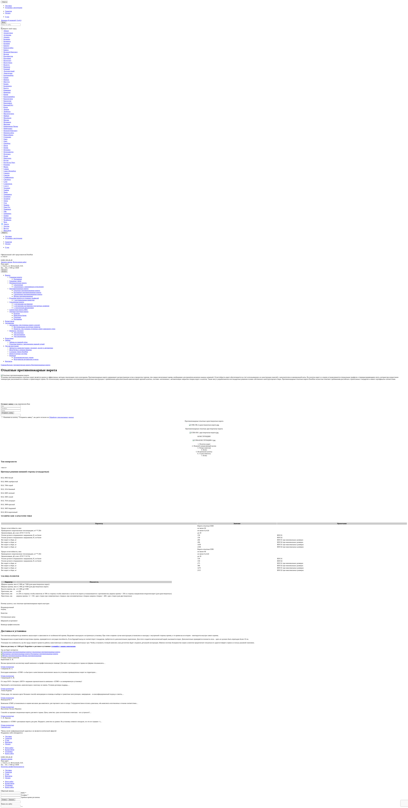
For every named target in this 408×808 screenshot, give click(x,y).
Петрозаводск (8, 152)
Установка (9, 751)
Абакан (6, 31)
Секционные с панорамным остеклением (29, 287)
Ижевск (6, 80)
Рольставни (9, 338)
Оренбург (7, 143)
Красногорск (8, 99)
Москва (6, 120)
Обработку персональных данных (61, 417)
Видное (6, 54)
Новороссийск (9, 133)
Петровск (7, 150)
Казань (6, 84)
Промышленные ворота (18, 283)
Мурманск (7, 122)
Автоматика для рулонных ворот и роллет (24, 325)
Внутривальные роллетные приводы (27, 327)
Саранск (7, 173)
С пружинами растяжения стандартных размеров (31, 306)
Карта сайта (9, 753)
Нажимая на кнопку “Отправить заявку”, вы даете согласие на (38, 417)
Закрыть (4, 232)
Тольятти (7, 199)
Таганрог (7, 188)
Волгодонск (8, 63)
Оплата (7, 13)
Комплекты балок (20, 315)
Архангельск (8, 33)
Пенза (6, 145)
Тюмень (6, 205)
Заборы (7, 340)
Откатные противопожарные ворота (27, 290)
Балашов (7, 43)
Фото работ (9, 748)
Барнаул (6, 46)
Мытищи (7, 124)
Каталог (10, 365)
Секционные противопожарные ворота (28, 294)
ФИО (23, 793)
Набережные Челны (11, 126)
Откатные (17, 317)
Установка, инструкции (13, 7)
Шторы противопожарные (23, 296)
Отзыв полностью (7, 667)
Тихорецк (7, 196)
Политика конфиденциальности (12, 767)
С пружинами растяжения (23, 304)
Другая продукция (11, 346)
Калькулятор (9, 321)
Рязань (6, 167)
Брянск (6, 50)
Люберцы (7, 111)
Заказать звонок (6, 262)
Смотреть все (6, 727)
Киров (6, 94)
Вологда (6, 65)
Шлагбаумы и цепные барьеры (20, 350)
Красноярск (8, 103)
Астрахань (7, 35)
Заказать (11, 799)
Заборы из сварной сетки (18, 342)
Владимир (7, 58)
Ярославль (7, 230)
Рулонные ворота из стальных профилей (24, 298)
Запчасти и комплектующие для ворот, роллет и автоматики (31, 348)
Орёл (5, 141)
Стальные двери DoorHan (18, 352)
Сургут (6, 186)
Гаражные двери (15, 281)
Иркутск (7, 82)
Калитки (17, 313)
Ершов (6, 77)
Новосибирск (8, 135)
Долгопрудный (9, 71)
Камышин (7, 90)
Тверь (6, 192)
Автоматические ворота (22, 365)
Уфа (5, 211)
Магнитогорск (9, 114)
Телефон (24, 795)
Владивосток (8, 56)
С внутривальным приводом (24, 300)
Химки (6, 216)
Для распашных (19, 334)
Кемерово (7, 92)
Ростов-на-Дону (9, 162)
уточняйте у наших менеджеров (63, 646)
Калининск (8, 86)
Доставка (8, 6)
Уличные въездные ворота (18, 311)
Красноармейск (9, 97)
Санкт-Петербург (10, 171)
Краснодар (7, 101)
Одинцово (7, 137)
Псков (6, 156)
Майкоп (6, 116)
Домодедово (8, 73)
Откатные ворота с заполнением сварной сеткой (27, 344)
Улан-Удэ (7, 207)
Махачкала (7, 118)
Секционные (18, 285)
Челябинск (7, 220)
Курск (6, 107)
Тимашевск (8, 194)
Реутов (6, 160)
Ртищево (7, 165)
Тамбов (6, 190)
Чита (5, 222)
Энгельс (6, 226)
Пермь (6, 148)
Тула (5, 203)
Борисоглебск (8, 48)
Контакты (8, 361)
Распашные (18, 279)
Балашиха (7, 41)
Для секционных (20, 336)
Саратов (6, 175)
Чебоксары (7, 218)
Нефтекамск (8, 128)
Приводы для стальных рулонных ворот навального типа (34, 329)
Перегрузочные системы (18, 354)
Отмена (4, 799)
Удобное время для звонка (30, 797)
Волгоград (7, 60)
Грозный (7, 69)
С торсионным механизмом (24, 308)
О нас (7, 17)
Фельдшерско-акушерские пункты (26, 359)
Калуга (6, 88)
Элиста (6, 224)
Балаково (7, 39)
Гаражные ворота (15, 277)
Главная (4, 365)
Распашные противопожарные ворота (27, 292)
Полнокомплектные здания (23, 357)
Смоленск (7, 179)
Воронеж (7, 67)
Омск (5, 139)
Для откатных (19, 333)
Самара (6, 169)
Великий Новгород (11, 52)
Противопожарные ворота (18, 289)
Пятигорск (7, 158)
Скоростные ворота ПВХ (18, 310)
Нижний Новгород (10, 131)
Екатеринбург (9, 75)
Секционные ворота (16, 302)
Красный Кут (8, 105)
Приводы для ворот (16, 331)
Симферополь (9, 177)
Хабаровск (7, 213)
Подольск (7, 154)
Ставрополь (8, 184)
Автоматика (9, 323)
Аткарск (6, 37)
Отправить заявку (7, 413)
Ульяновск (7, 209)
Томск (6, 201)
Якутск (6, 228)
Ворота (7, 275)
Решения (12, 355)
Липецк (6, 109)
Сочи (5, 182)
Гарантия (8, 11)
